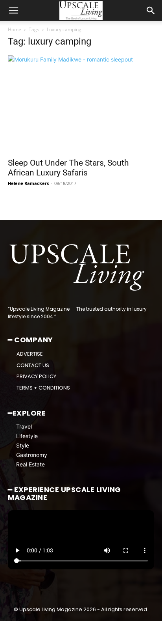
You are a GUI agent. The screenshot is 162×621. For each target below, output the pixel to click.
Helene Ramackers (28, 183)
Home (14, 29)
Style (22, 445)
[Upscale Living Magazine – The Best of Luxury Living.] (78, 267)
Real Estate (30, 464)
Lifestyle (27, 436)
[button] (13, 10)
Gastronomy (31, 454)
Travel (24, 426)
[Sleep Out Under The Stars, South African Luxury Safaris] (81, 104)
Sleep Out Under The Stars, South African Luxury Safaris (68, 167)
